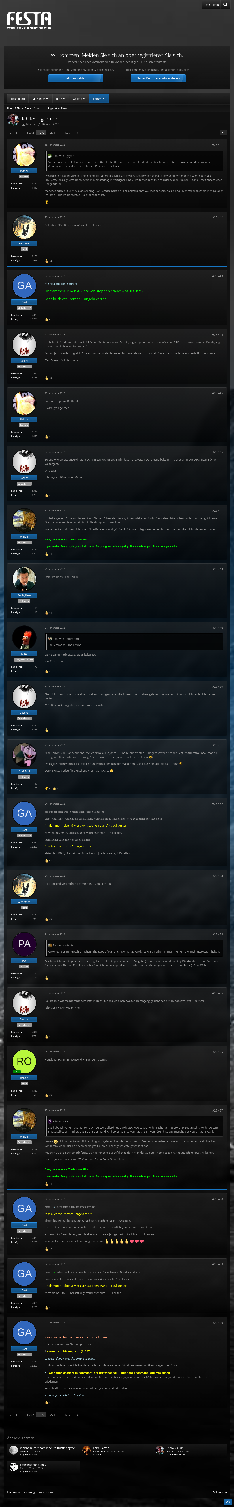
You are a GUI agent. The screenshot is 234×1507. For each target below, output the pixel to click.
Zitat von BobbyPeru (66, 638)
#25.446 (217, 452)
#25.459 (217, 1264)
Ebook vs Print (175, 1448)
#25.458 (217, 1199)
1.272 (30, 132)
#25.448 (217, 569)
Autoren (97, 1454)
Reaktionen (16, 183)
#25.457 (217, 1110)
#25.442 (217, 217)
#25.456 (217, 1052)
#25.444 (217, 334)
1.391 (68, 132)
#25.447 (217, 510)
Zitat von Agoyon (63, 156)
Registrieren (211, 4)
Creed (23, 1468)
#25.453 (217, 876)
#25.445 (217, 393)
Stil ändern (220, 1492)
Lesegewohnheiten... (33, 1464)
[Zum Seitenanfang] (228, 1502)
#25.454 (217, 934)
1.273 (41, 132)
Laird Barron (101, 1448)
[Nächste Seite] (77, 132)
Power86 (24, 1451)
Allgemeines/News (29, 1454)
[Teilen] (223, 132)
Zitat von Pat (61, 1121)
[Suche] (225, 4)
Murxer (170, 1451)
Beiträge (15, 187)
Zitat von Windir (63, 945)
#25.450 (217, 686)
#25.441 (217, 145)
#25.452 (217, 803)
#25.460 (217, 1323)
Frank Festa (99, 1451)
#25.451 (217, 745)
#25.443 (217, 276)
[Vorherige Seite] (10, 132)
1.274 (51, 132)
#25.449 (217, 628)
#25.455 (217, 993)
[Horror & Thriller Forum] (29, 20)
